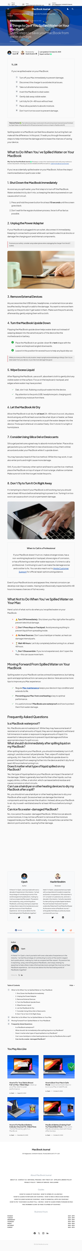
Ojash (14, 54)
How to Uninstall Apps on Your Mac (54, 1199)
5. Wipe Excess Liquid (23, 1005)
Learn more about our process (60, 163)
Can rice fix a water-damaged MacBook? (30, 1039)
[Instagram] (43, 1233)
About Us (13, 1180)
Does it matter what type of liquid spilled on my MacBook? (36, 1033)
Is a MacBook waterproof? (24, 1027)
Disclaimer (54, 1182)
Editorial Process (35, 1180)
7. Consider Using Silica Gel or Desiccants (30, 1011)
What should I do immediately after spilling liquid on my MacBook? (39, 1030)
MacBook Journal (41, 8)
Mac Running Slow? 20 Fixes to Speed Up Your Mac (41, 1204)
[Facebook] (35, 1233)
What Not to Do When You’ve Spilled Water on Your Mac (31, 1017)
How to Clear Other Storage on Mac (59, 1202)
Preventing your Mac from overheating (32, 696)
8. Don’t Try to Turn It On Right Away (28, 1014)
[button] (8, 8)
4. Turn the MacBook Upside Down (27, 1002)
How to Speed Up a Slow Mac (51, 1194)
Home (9, 14)
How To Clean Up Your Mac (30, 1194)
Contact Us (22, 1180)
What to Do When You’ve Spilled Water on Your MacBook (31, 990)
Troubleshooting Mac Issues (21, 14)
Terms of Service (42, 1182)
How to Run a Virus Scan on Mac (57, 1197)
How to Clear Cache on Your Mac (27, 1199)
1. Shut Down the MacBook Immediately (29, 993)
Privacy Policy (30, 1182)
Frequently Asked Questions (21, 1024)
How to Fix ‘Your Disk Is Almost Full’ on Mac (27, 1202)
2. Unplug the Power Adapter (25, 996)
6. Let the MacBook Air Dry (24, 1008)
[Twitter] (39, 1233)
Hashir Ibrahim (30, 54)
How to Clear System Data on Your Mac (29, 1197)
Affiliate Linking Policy (63, 1180)
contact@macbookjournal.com (35, 5)
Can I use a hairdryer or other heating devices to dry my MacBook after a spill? (43, 1036)
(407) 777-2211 (14, 5)
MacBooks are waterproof (45, 704)
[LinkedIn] (47, 1233)
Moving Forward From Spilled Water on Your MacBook (30, 1020)
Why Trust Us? (47, 1180)
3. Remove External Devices (25, 999)
